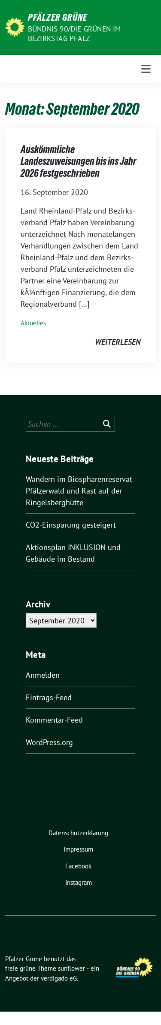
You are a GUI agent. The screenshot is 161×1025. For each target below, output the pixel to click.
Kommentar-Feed (54, 720)
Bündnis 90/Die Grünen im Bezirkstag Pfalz (74, 33)
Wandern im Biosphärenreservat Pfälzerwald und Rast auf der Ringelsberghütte (79, 490)
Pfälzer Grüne (57, 17)
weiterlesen (117, 342)
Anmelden (43, 675)
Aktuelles (33, 323)
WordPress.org (49, 742)
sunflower (71, 968)
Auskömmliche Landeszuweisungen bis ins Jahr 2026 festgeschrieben (79, 161)
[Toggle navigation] (146, 69)
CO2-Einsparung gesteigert (71, 525)
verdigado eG (59, 978)
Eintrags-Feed (49, 697)
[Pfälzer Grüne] (14, 26)
